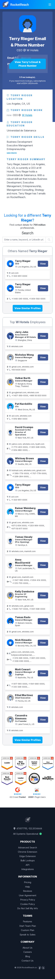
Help (27, 886)
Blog (27, 956)
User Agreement (27, 895)
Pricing (27, 882)
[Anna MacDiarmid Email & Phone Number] (10, 565)
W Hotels (32, 50)
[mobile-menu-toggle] (50, 4)
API (27, 864)
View (43, 263)
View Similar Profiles (28, 308)
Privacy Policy (27, 899)
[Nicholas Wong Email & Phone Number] (10, 357)
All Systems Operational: (26, 833)
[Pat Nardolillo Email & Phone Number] (10, 406)
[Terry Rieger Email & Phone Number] (27, 23)
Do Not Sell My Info (27, 908)
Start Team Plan (27, 925)
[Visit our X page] (43, 967)
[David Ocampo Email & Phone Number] (10, 432)
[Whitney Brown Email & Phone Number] (10, 461)
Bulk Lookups (27, 860)
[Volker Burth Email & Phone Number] (10, 382)
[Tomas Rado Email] (10, 621)
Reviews (27, 891)
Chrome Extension (27, 851)
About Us (27, 947)
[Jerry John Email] (10, 335)
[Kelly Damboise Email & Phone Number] (10, 595)
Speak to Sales (27, 934)
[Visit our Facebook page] (39, 967)
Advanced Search (27, 847)
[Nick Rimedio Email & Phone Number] (10, 642)
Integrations (27, 869)
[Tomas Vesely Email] (10, 540)
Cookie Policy (27, 904)
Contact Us (27, 960)
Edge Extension (27, 856)
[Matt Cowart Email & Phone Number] (10, 673)
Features (27, 921)
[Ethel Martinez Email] (10, 697)
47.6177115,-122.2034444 (29, 828)
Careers (27, 951)
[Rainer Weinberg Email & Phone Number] (10, 512)
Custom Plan (27, 930)
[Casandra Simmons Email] (10, 719)
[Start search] (49, 240)
